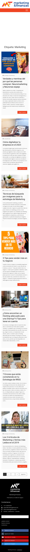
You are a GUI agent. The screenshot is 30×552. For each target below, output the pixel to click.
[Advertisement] (15, 29)
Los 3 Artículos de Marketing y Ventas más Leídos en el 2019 (14, 440)
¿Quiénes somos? (5, 521)
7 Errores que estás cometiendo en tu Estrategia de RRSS (12, 377)
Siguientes (23, 474)
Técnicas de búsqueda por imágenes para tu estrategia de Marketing (14, 196)
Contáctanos (19, 549)
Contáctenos (4, 525)
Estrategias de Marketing (9, 75)
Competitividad (7, 138)
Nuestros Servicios (5, 523)
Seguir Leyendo (22, 112)
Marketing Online (7, 310)
